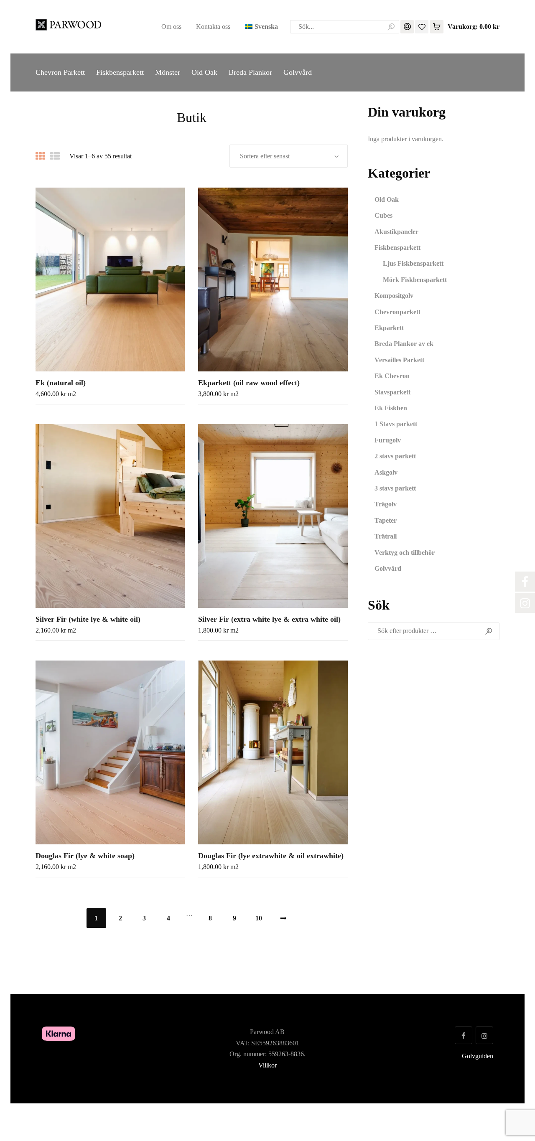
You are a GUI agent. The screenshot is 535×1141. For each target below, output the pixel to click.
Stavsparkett (392, 392)
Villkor (267, 1065)
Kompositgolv (393, 295)
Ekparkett (389, 327)
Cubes (383, 215)
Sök (489, 631)
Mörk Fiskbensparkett (415, 279)
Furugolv (387, 440)
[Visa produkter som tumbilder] (40, 156)
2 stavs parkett (395, 456)
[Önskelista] (421, 26)
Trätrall (385, 536)
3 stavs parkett (395, 488)
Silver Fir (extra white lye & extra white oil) (269, 619)
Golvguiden (477, 1056)
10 (258, 918)
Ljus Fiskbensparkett (413, 263)
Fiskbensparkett (397, 247)
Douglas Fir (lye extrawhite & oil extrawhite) (271, 855)
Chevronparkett (397, 311)
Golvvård (387, 568)
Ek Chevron (392, 375)
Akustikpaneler (396, 231)
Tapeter (385, 520)
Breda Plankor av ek (403, 343)
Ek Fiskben (390, 408)
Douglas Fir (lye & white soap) (85, 855)
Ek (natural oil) (61, 383)
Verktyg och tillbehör (404, 552)
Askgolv (385, 472)
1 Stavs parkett (395, 423)
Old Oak (386, 199)
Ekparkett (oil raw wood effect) (249, 383)
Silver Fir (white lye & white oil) (88, 619)
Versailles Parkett (399, 359)
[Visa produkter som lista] (55, 156)
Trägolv (385, 504)
